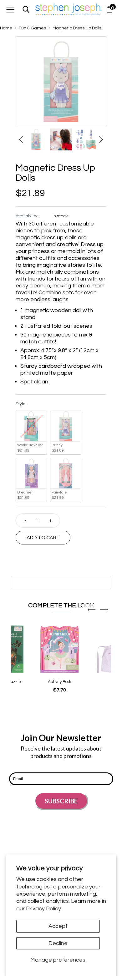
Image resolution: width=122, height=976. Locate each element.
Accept (58, 926)
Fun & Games (32, 28)
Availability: (27, 216)
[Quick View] (49, 658)
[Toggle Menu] (10, 9)
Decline (58, 943)
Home (6, 28)
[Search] (26, 9)
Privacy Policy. (44, 909)
